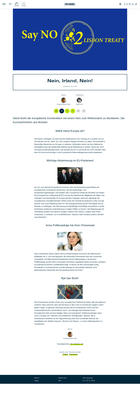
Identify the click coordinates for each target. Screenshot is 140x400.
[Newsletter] (136, 4)
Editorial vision (62, 378)
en (78, 111)
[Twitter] (127, 4)
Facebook (73, 354)
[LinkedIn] (94, 380)
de (10, 4)
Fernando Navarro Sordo (63, 104)
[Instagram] (130, 4)
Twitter (65, 354)
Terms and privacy (88, 378)
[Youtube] (133, 4)
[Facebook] (124, 4)
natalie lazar (79, 104)
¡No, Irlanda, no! (76, 344)
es (62, 111)
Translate (23, 5)
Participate (16, 5)
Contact (36, 380)
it (72, 111)
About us (36, 378)
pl (83, 111)
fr (67, 111)
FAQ (59, 380)
